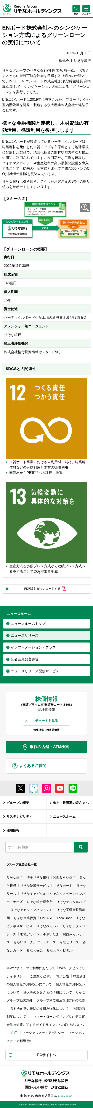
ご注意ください (41, 976)
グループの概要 (17, 802)
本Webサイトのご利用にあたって (30, 968)
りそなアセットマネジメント (31, 910)
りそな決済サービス (34, 885)
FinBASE (46, 918)
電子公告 (62, 976)
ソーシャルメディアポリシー (43, 1032)
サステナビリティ (19, 816)
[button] (76, 14)
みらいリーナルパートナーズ (35, 942)
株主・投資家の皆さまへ (71, 802)
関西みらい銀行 (64, 877)
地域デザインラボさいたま (39, 934)
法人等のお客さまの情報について (47, 992)
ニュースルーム (64, 816)
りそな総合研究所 (40, 902)
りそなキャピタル (33, 893)
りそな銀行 (14, 877)
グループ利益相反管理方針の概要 (60, 1000)
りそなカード (62, 885)
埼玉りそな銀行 (38, 877)
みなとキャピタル (59, 950)
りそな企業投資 (25, 918)
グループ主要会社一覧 (21, 864)
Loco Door (64, 918)
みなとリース (69, 942)
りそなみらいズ (47, 926)
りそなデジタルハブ (70, 902)
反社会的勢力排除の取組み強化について (39, 1008)
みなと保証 (35, 950)
